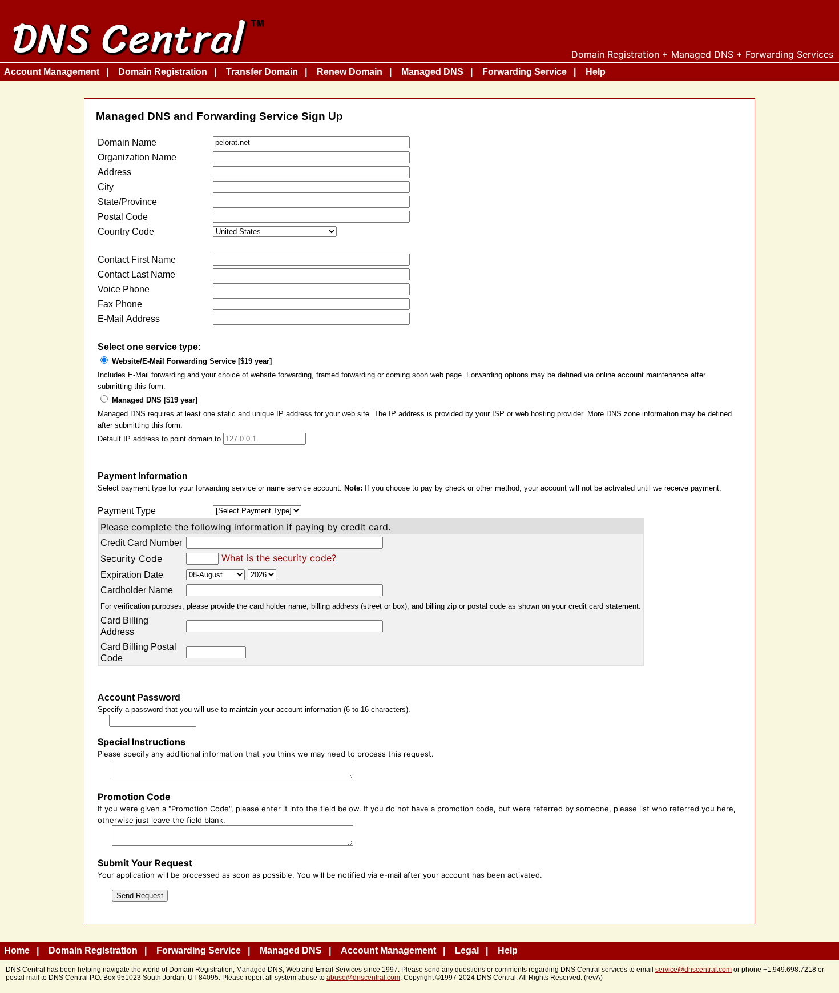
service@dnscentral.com (693, 970)
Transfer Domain (262, 72)
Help (596, 72)
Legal (467, 950)
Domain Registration (162, 72)
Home (17, 950)
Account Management (51, 72)
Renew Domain (349, 72)
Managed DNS (432, 72)
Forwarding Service (524, 72)
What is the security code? (278, 558)
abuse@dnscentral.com (363, 978)
